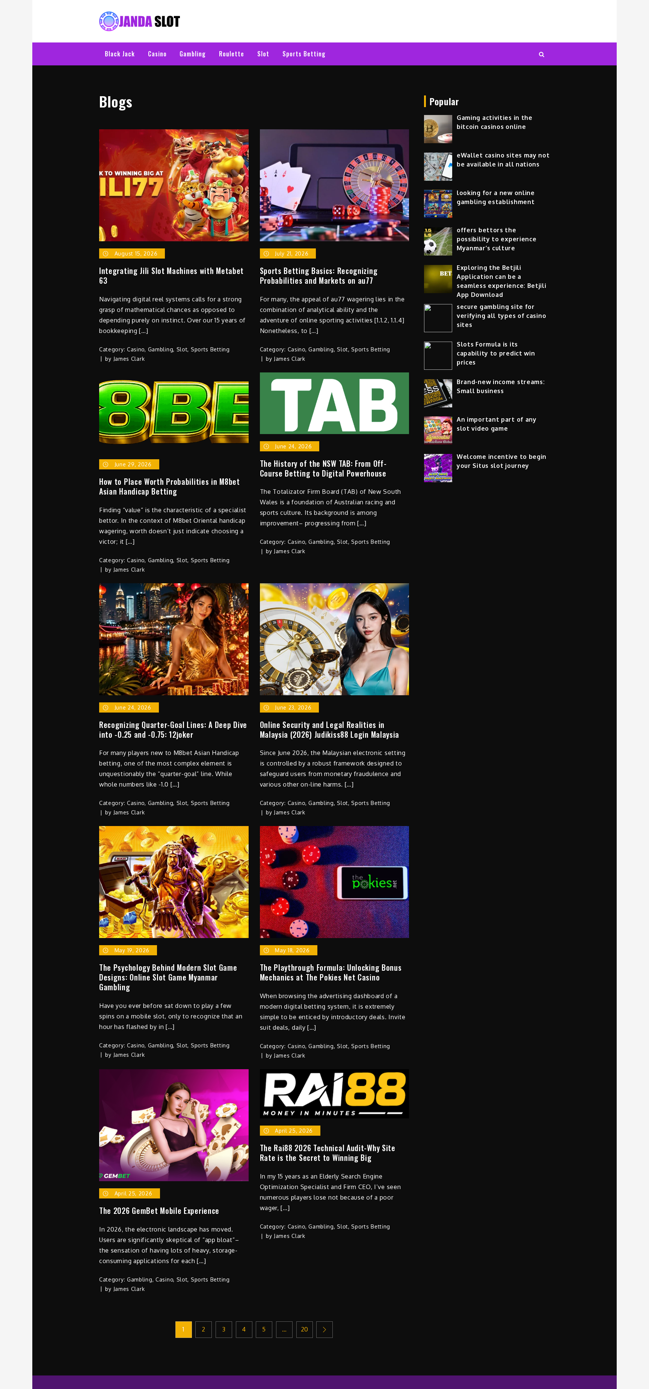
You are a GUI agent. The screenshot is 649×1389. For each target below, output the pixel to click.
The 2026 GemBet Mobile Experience (159, 1210)
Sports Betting (304, 53)
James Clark (129, 359)
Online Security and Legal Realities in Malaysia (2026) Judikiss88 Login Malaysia (330, 729)
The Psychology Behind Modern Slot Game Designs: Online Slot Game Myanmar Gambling (168, 977)
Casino (157, 53)
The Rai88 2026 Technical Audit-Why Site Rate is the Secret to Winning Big (327, 1152)
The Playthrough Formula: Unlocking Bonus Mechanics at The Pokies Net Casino (331, 972)
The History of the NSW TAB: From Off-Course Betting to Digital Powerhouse (323, 468)
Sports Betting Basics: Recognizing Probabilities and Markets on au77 (319, 275)
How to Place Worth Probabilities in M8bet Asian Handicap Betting (169, 486)
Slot (263, 53)
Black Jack (120, 53)
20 (304, 1329)
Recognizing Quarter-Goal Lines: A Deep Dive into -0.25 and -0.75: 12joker (173, 729)
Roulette (231, 53)
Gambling (193, 53)
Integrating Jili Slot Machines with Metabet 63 (171, 275)
